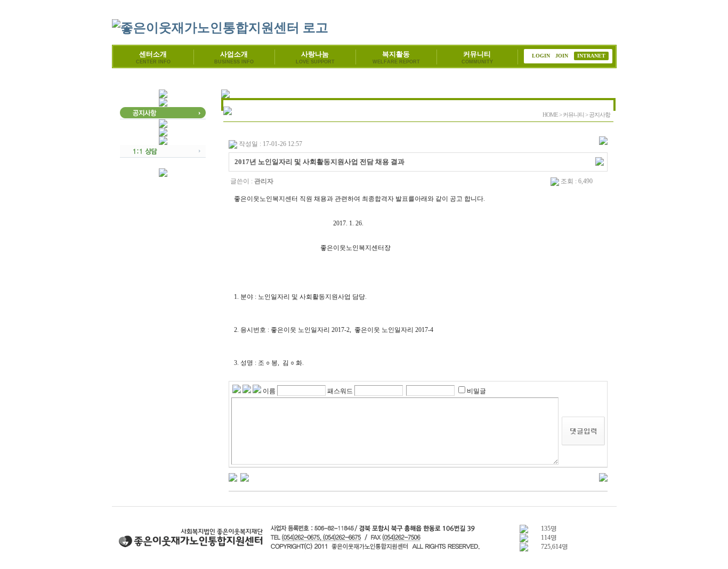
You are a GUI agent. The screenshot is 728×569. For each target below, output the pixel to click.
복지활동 (396, 57)
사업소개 (234, 57)
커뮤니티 (477, 57)
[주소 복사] (599, 161)
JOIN (561, 56)
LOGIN (541, 56)
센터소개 (153, 57)
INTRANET (591, 56)
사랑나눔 (315, 57)
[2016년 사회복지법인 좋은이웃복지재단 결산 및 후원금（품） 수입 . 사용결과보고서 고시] (233, 477)
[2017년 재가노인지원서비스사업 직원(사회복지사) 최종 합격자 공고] (244, 477)
